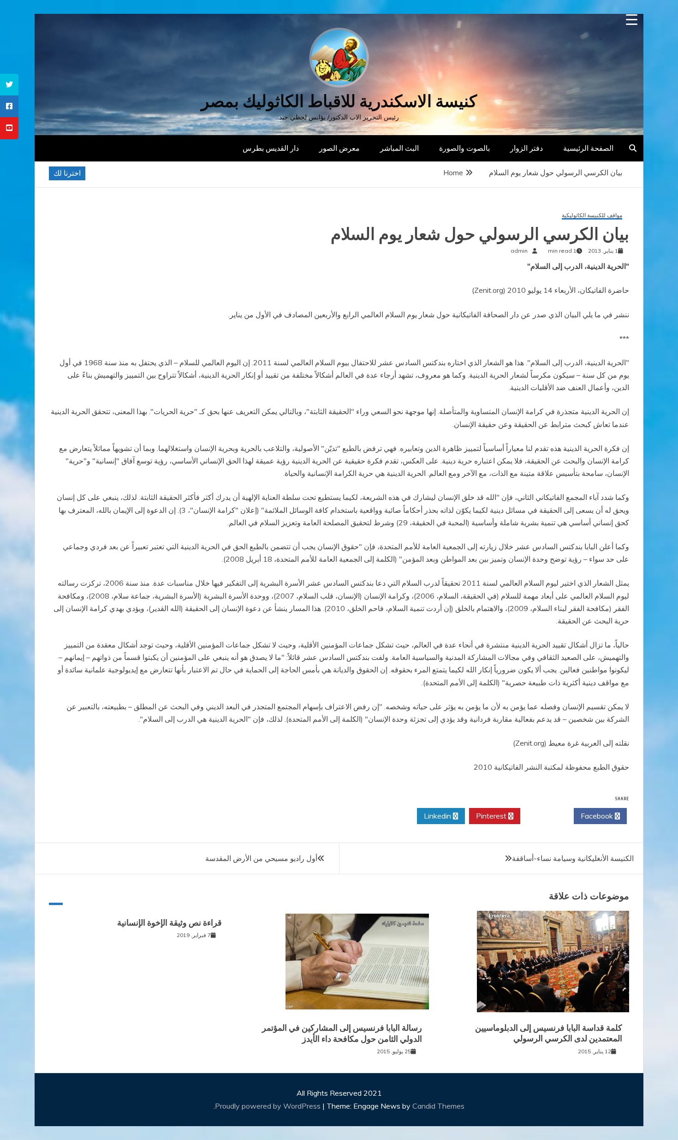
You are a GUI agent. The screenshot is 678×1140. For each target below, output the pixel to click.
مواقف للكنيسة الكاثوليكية (592, 216)
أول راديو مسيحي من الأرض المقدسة (261, 858)
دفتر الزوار (526, 148)
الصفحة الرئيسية (588, 148)
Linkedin (438, 815)
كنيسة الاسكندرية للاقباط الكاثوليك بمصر (339, 101)
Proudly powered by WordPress (268, 1105)
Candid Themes (438, 1105)
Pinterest (492, 815)
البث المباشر (399, 148)
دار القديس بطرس (271, 148)
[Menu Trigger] (631, 19)
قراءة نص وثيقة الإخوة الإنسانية (169, 922)
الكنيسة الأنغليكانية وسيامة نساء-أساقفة (573, 858)
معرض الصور (339, 148)
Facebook (598, 815)
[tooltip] (9, 84)
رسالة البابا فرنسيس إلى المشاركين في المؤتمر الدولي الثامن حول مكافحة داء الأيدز (342, 1033)
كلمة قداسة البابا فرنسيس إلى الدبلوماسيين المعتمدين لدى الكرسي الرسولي (548, 1033)
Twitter (544, 815)
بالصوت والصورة (464, 148)
